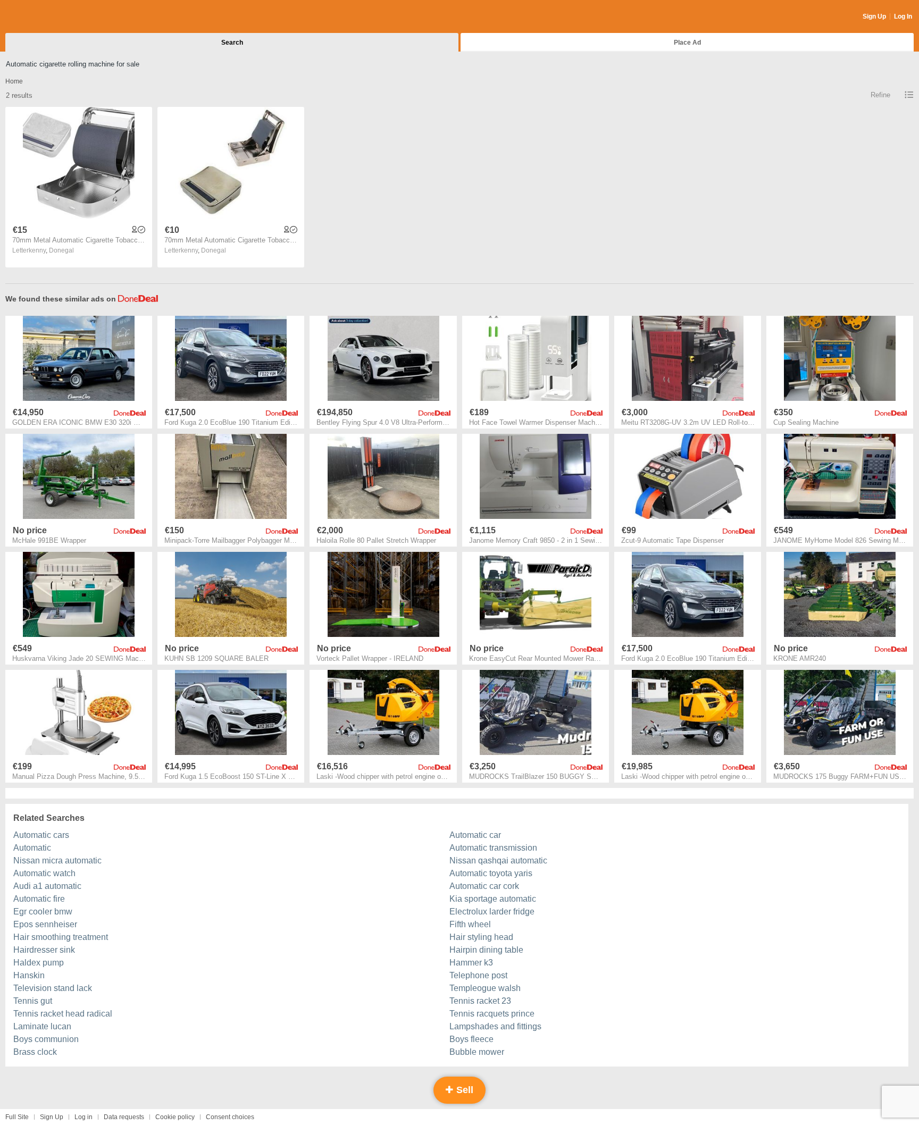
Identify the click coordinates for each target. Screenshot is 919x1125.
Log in (83, 1117)
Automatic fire (39, 898)
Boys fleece (471, 1039)
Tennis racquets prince (491, 1013)
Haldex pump (38, 962)
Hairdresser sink (44, 949)
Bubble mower (476, 1051)
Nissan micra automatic (57, 860)
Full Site (17, 1117)
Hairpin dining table (486, 949)
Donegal (61, 250)
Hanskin (29, 975)
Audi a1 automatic (47, 886)
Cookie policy (175, 1117)
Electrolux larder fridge (491, 911)
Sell (463, 1090)
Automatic (32, 847)
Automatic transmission (493, 847)
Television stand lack (52, 988)
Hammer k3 (471, 962)
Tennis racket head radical (62, 1013)
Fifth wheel (470, 924)
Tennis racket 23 (480, 1000)
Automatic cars (41, 834)
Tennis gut (32, 1000)
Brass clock (35, 1051)
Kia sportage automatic (492, 898)
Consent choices (230, 1117)
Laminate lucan (42, 1026)
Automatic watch (44, 873)
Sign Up (874, 16)
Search (232, 42)
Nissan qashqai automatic (498, 860)
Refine (880, 95)
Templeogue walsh (485, 988)
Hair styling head (481, 937)
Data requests (124, 1117)
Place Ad (687, 42)
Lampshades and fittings (495, 1026)
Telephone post (478, 975)
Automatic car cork (484, 886)
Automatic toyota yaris (490, 873)
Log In (903, 16)
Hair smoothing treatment (60, 937)
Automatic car (475, 834)
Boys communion (46, 1039)
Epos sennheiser (45, 924)
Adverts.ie (47, 17)
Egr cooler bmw (42, 911)
